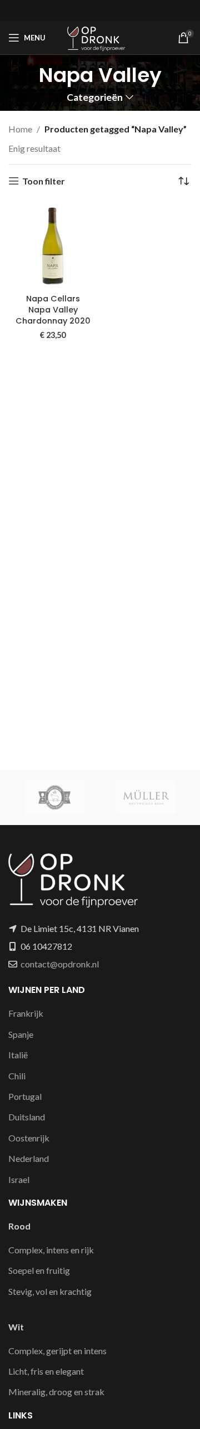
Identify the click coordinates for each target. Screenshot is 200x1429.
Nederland (28, 1158)
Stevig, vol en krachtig (50, 1291)
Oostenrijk (28, 1138)
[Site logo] (100, 36)
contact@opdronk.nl (60, 964)
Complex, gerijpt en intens (57, 1350)
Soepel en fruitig (39, 1270)
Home (20, 129)
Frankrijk (25, 1013)
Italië (18, 1054)
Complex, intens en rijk (51, 1249)
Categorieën (95, 98)
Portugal (25, 1096)
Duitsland (26, 1117)
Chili (17, 1076)
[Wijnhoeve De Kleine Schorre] (54, 797)
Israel (18, 1179)
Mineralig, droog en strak (56, 1391)
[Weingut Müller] (146, 797)
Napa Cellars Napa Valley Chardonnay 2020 (53, 309)
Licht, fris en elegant (46, 1371)
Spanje (20, 1034)
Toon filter (43, 181)
